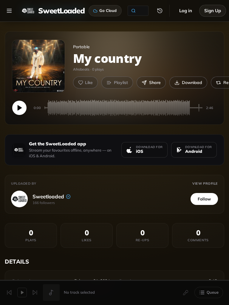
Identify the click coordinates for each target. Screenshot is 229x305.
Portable (81, 46)
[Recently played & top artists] (159, 10)
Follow (204, 199)
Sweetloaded (48, 196)
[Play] (19, 108)
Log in (185, 10)
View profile (205, 183)
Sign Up (212, 10)
